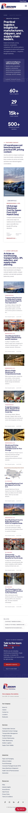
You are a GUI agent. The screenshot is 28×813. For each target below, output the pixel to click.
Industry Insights (6, 787)
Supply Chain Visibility (8, 745)
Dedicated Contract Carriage (9, 731)
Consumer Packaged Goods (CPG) (11, 766)
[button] (26, 5)
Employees (5, 717)
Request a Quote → (12, 664)
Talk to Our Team (11, 668)
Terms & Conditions (7, 796)
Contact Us (5, 712)
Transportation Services (13, 627)
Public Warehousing (7, 740)
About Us (4, 707)
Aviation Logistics (6, 743)
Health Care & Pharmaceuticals (10, 770)
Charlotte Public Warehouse (14, 624)
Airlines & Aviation (6, 761)
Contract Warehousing (13, 621)
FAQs (3, 784)
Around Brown (6, 789)
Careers (4, 709)
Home (5, 15)
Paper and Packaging (8, 758)
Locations (5, 714)
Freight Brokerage (7, 735)
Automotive (5, 773)
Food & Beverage (6, 763)
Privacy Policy (6, 794)
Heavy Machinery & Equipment (10, 768)
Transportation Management (10, 733)
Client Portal (23, 1)
